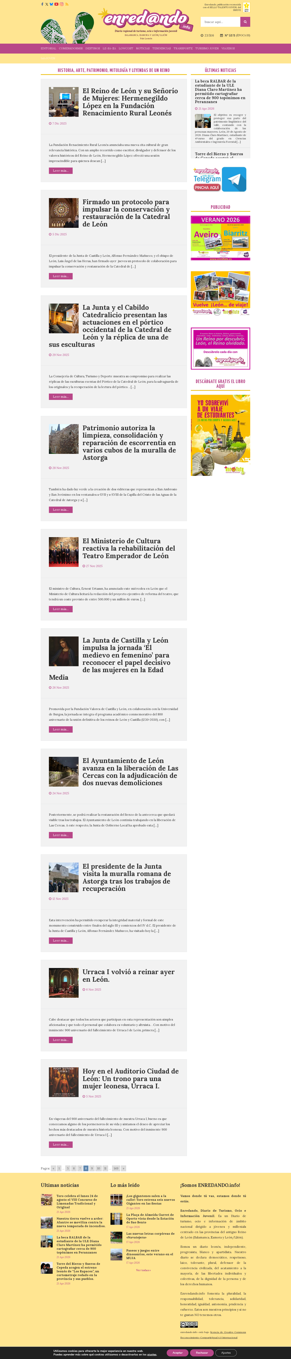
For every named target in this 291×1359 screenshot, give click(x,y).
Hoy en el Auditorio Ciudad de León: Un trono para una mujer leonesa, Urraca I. (131, 1078)
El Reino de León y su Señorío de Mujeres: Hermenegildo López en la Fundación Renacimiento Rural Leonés (130, 101)
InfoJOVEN (48, 58)
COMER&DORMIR (71, 48)
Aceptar (178, 1353)
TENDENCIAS (161, 48)
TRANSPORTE (183, 48)
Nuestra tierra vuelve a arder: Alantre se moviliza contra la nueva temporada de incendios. (81, 1222)
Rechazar (202, 1353)
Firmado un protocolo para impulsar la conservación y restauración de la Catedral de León (126, 212)
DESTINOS (93, 48)
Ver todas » (143, 1270)
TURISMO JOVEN (207, 48)
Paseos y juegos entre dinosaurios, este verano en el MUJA (149, 1254)
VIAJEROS (228, 48)
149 (116, 1168)
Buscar (245, 22)
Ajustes (226, 1353)
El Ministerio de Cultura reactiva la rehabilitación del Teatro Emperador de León (129, 548)
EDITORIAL (48, 48)
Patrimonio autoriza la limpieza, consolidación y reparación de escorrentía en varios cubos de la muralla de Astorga (129, 443)
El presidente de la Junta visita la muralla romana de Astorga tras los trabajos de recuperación (127, 877)
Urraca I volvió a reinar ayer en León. (129, 975)
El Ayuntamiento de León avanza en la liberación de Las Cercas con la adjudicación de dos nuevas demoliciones (130, 771)
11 (105, 1168)
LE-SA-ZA (109, 48)
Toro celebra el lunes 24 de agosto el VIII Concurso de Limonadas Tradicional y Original (77, 1201)
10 (98, 1168)
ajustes (151, 1354)
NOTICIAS (143, 48)
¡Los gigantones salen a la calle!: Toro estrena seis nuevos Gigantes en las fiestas (150, 1199)
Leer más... (61, 171)
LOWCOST (126, 48)
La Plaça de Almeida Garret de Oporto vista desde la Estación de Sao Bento (150, 1218)
